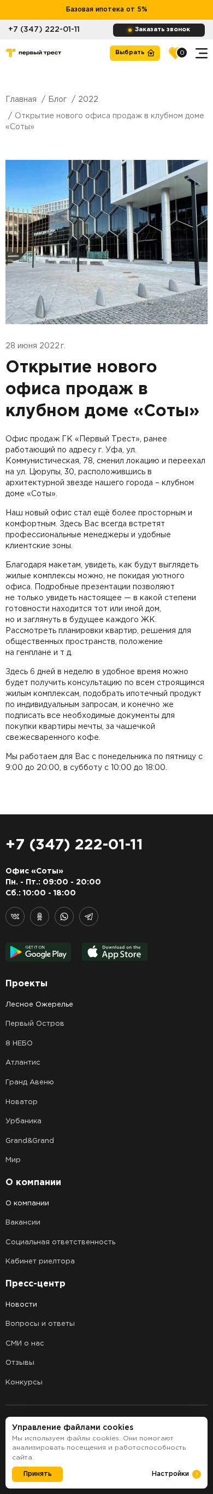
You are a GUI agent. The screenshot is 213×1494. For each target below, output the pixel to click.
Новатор (21, 1102)
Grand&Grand (29, 1141)
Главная (21, 99)
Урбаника (23, 1121)
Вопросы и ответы (40, 1324)
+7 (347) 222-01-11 (44, 29)
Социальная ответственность (60, 1242)
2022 (88, 99)
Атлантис (22, 1063)
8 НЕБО (19, 1044)
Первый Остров (34, 1024)
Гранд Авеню (29, 1082)
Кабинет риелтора (40, 1262)
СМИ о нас (24, 1344)
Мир (13, 1160)
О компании (27, 1203)
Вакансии (22, 1223)
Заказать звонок (162, 29)
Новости (21, 1305)
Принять (37, 1474)
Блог (57, 99)
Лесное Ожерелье (39, 1005)
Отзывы (19, 1363)
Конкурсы (24, 1383)
